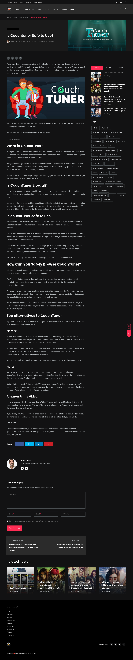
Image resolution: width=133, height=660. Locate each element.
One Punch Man (98, 177)
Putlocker (110, 186)
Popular (109, 67)
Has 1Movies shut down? (113, 73)
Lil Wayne (108, 76)
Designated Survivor (99, 146)
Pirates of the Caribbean (114, 182)
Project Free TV (98, 186)
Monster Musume (112, 168)
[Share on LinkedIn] (16, 58)
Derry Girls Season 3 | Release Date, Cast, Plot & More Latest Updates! (114, 99)
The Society (96, 200)
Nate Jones (26, 460)
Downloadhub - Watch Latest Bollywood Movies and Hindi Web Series (24, 547)
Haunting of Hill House (100, 159)
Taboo (95, 191)
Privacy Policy (38, 2)
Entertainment (29, 9)
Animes (95, 137)
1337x (8, 612)
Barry (103, 137)
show (18, 139)
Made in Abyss (97, 164)
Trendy (120, 67)
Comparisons (43, 9)
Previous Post (18, 541)
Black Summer (113, 137)
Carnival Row (97, 141)
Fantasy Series (110, 150)
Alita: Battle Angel (116, 132)
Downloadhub (97, 150)
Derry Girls (121, 141)
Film (120, 150)
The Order (121, 195)
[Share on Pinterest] (20, 58)
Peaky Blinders (97, 182)
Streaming (120, 186)
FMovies (9, 617)
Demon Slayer (109, 141)
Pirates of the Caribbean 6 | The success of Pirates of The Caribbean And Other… (49, 588)
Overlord (109, 177)
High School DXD (116, 159)
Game (102, 155)
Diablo (112, 146)
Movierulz (104, 173)
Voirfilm (9, 632)
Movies (113, 173)
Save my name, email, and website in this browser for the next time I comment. (33, 521)
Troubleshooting (67, 9)
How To (55, 9)
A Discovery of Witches (100, 132)
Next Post (75, 541)
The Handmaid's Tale (99, 195)
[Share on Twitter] (12, 58)
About (21, 2)
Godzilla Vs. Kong (113, 155)
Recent (97, 67)
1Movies (95, 128)
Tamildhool (104, 191)
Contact (28, 2)
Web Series (107, 200)
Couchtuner (10, 635)
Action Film (105, 128)
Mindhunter (109, 164)
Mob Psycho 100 (98, 168)
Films (94, 155)
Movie (95, 173)
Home (18, 9)
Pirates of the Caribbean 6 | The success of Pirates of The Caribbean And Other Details (115, 87)
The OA (112, 195)
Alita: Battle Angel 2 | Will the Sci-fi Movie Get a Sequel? (115, 110)
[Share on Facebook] (8, 58)
